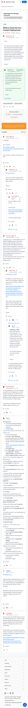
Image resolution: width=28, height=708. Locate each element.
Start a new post (12, 126)
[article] (14, 152)
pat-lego (8, 613)
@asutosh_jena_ (8, 239)
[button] (7, 33)
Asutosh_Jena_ (9, 36)
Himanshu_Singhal (10, 235)
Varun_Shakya (9, 136)
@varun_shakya (10, 173)
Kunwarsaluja (9, 386)
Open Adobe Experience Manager (14, 17)
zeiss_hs (13, 326)
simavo (7, 418)
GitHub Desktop (9, 428)
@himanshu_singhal (12, 274)
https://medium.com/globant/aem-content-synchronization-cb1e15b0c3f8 (15, 211)
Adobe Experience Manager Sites (8, 6)
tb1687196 (8, 571)
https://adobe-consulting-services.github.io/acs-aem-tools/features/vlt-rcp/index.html (13, 148)
